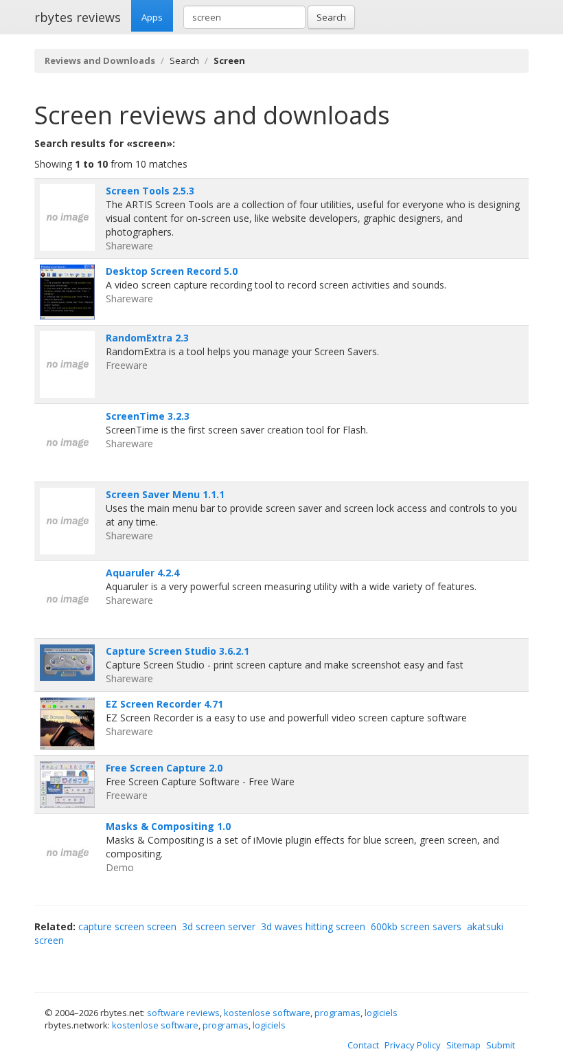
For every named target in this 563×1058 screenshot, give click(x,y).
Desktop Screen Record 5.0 (172, 271)
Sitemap (463, 1045)
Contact (363, 1045)
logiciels (381, 1012)
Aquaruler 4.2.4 (142, 572)
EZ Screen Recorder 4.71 (164, 703)
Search (331, 17)
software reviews (183, 1012)
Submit (500, 1045)
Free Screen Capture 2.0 (164, 767)
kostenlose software (267, 1012)
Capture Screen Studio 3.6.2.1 (177, 650)
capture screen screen (127, 926)
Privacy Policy (412, 1045)
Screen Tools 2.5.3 (150, 190)
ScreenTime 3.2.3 (147, 416)
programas (337, 1012)
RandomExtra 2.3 (147, 337)
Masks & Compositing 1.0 (168, 826)
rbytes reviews (77, 17)
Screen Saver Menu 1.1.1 (165, 494)
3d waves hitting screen (313, 926)
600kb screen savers (416, 926)
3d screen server (218, 926)
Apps (152, 17)
